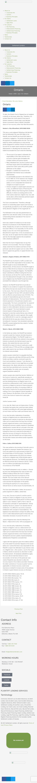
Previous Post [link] (19, 609)
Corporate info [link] (10, 12)
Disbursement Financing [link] (13, 28)
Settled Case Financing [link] (13, 30)
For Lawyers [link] (8, 24)
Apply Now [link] (9, 22)
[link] (18, 4)
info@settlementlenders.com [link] (14, 651)
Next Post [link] (18, 613)
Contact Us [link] (8, 39)
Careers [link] (8, 14)
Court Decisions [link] (7, 101)
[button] (18, 43)
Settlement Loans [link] (11, 20)
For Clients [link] (8, 18)
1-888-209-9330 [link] (9, 646)
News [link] (6, 35)
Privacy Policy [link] (8, 725)
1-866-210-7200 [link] (12, 644)
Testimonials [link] (8, 37)
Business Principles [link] (12, 16)
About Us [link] (7, 10)
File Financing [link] (10, 26)
